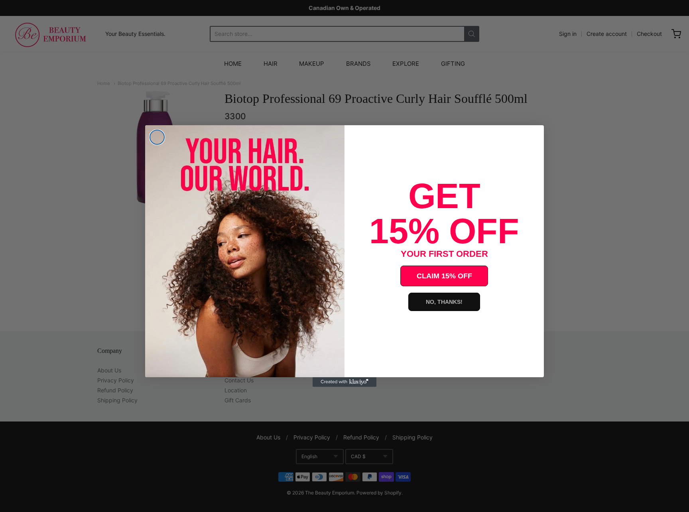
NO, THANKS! (444, 302)
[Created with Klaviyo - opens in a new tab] (344, 382)
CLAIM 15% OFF (444, 276)
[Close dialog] (157, 137)
